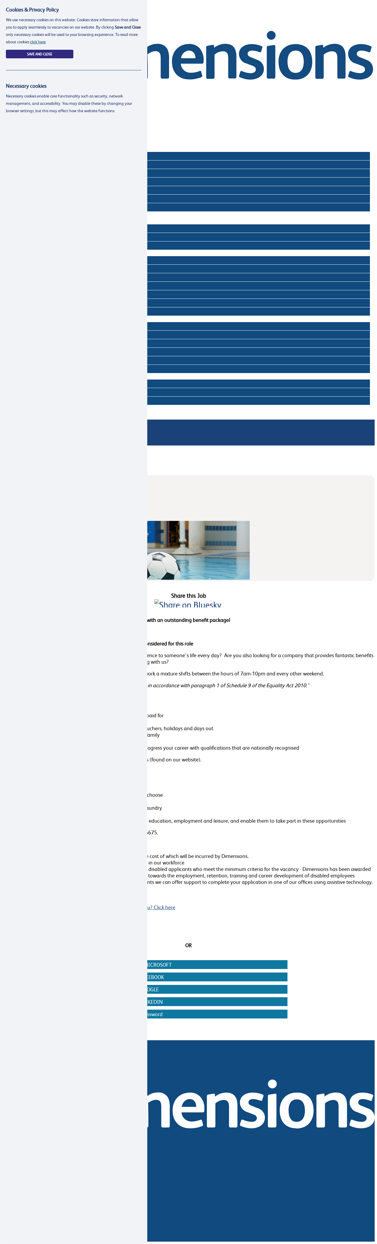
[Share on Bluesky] (187, 604)
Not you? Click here (153, 907)
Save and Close (39, 54)
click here (38, 41)
